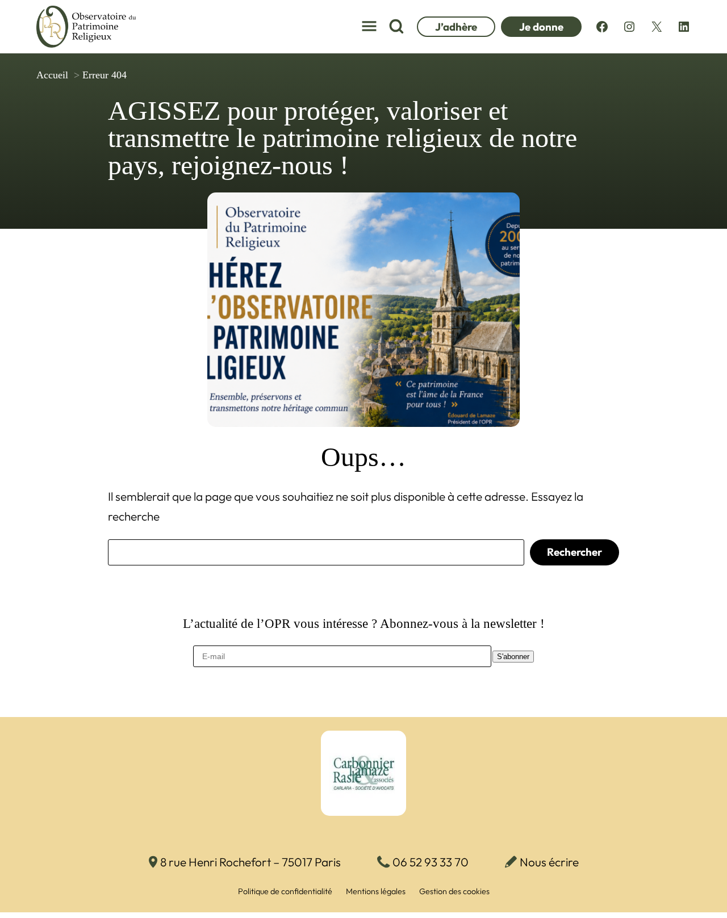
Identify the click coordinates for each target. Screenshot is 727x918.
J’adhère (456, 26)
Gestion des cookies (454, 891)
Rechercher (574, 552)
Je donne (541, 26)
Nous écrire (549, 861)
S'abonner (513, 656)
